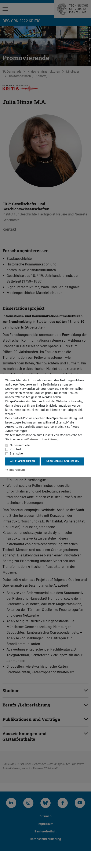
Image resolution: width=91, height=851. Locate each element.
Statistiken (17, 453)
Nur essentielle (20, 445)
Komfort (15, 449)
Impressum (17, 469)
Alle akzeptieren (22, 461)
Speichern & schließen (62, 461)
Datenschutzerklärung (42, 439)
